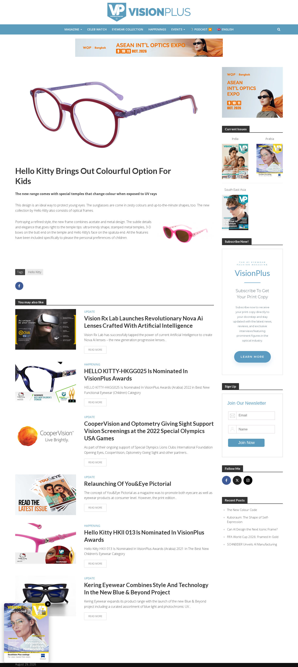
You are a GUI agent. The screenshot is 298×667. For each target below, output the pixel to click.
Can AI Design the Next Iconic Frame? (252, 529)
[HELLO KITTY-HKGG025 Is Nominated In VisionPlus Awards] (45, 381)
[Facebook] (226, 480)
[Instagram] (247, 480)
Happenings (157, 29)
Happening (92, 364)
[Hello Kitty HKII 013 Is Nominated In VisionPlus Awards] (45, 543)
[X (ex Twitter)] (237, 480)
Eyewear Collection (127, 29)
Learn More (252, 357)
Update (89, 312)
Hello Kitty (34, 272)
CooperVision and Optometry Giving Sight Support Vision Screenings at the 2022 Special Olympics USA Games (149, 431)
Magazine (71, 29)
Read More (95, 349)
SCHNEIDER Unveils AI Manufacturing (252, 544)
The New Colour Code (242, 510)
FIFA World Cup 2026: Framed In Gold (252, 537)
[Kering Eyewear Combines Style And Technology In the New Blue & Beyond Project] (45, 595)
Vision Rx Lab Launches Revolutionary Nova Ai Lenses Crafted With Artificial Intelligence (143, 322)
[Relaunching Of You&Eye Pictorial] (45, 494)
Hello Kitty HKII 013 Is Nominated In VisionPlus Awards (144, 536)
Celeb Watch (97, 29)
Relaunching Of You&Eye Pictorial (127, 483)
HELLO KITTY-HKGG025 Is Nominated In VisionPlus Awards (136, 374)
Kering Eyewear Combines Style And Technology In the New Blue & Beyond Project (146, 588)
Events (176, 29)
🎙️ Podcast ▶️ (201, 29)
